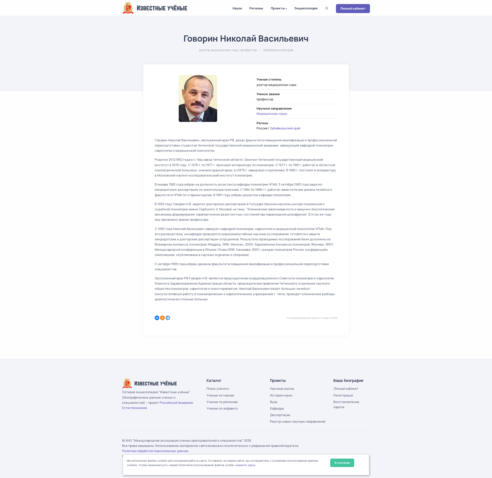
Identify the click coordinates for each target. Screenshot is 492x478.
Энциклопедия (305, 8)
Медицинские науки (272, 114)
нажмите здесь (245, 465)
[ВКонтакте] (157, 318)
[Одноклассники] (162, 318)
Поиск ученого (218, 388)
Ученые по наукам (220, 395)
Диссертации (280, 415)
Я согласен (342, 463)
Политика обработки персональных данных (155, 451)
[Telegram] (167, 318)
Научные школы (282, 388)
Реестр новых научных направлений (297, 421)
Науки (237, 8)
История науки (281, 395)
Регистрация (343, 395)
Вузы (273, 402)
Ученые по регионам (222, 402)
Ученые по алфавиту (222, 408)
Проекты (278, 8)
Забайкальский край (285, 128)
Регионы (256, 8)
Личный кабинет (353, 8)
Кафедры (277, 408)
